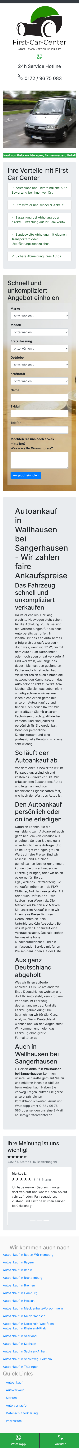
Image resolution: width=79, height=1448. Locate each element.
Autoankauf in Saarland (20, 1322)
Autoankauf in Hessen (19, 1287)
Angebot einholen (26, 475)
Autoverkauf (15, 1376)
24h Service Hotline (39, 66)
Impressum (14, 1407)
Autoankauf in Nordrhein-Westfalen (28, 1310)
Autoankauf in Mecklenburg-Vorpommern (33, 1294)
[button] (8, 119)
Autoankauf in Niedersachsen (24, 1302)
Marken (11, 1384)
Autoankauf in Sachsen (19, 1330)
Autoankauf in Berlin (17, 1256)
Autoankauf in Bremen (19, 1271)
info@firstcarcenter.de (36, 1115)
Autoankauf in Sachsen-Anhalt (25, 1337)
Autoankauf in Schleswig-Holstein (27, 1345)
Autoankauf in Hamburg (20, 1279)
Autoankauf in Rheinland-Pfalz (25, 1314)
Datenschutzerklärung (22, 1399)
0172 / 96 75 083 (42, 78)
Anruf (52, 1101)
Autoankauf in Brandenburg (23, 1264)
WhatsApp (22, 1106)
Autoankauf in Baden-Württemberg (28, 1241)
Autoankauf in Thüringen (20, 1353)
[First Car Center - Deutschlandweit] (39, 28)
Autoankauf (14, 1368)
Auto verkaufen (17, 1392)
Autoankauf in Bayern (18, 1248)
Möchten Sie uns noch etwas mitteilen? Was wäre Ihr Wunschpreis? (32, 443)
